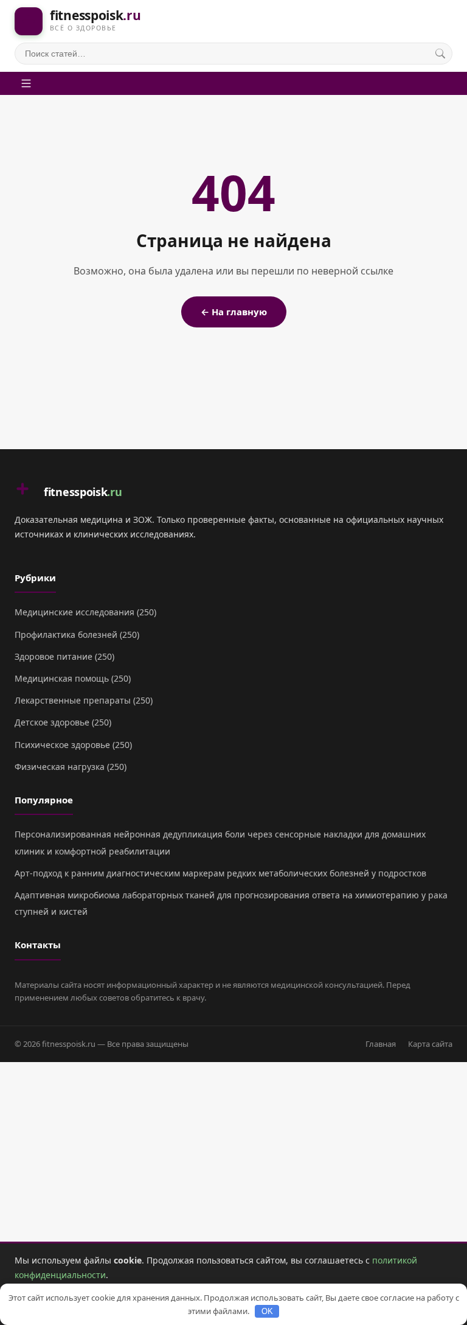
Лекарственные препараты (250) (84, 700)
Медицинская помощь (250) (73, 678)
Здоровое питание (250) (64, 656)
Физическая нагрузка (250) (70, 766)
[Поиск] (440, 53)
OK (267, 1311)
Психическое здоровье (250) (73, 744)
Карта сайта (430, 1043)
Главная (380, 1043)
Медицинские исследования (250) (85, 612)
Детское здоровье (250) (63, 722)
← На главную (234, 312)
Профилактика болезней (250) (77, 634)
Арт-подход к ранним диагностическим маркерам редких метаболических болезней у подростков (220, 873)
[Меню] (26, 83)
